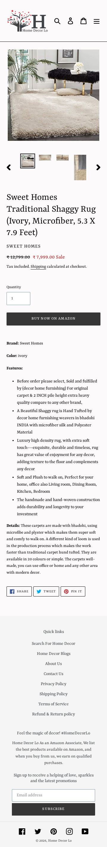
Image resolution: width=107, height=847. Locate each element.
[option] (27, 161)
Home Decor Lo (60, 841)
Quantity (14, 287)
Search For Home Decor (53, 643)
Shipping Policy (53, 694)
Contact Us (53, 673)
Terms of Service (53, 704)
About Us (53, 663)
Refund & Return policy (53, 714)
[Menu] (96, 20)
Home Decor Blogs (53, 653)
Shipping (38, 266)
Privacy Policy (53, 684)
